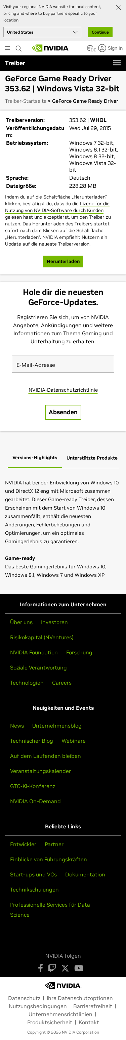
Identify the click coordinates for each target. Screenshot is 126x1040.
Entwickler (23, 844)
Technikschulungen (34, 889)
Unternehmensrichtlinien (60, 1014)
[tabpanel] (63, 528)
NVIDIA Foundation (34, 652)
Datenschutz (24, 998)
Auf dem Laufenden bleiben (45, 755)
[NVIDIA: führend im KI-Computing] (50, 48)
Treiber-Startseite (25, 101)
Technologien (27, 682)
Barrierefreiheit (92, 1006)
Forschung (79, 652)
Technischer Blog (31, 740)
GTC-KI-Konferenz (32, 786)
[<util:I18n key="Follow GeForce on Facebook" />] (40, 968)
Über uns (21, 622)
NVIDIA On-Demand (35, 801)
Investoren (54, 622)
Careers (62, 682)
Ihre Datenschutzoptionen (80, 998)
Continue (100, 32)
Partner (54, 844)
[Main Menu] (7, 48)
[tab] (35, 458)
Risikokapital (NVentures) (42, 637)
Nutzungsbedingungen (38, 1006)
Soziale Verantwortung (38, 667)
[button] (90, 50)
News (17, 725)
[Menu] (117, 63)
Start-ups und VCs (33, 874)
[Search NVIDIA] (19, 46)
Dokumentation (85, 874)
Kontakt (89, 1022)
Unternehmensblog (57, 725)
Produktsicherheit (49, 1022)
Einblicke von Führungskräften (48, 859)
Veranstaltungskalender (40, 771)
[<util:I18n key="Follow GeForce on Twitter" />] (65, 968)
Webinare (73, 740)
